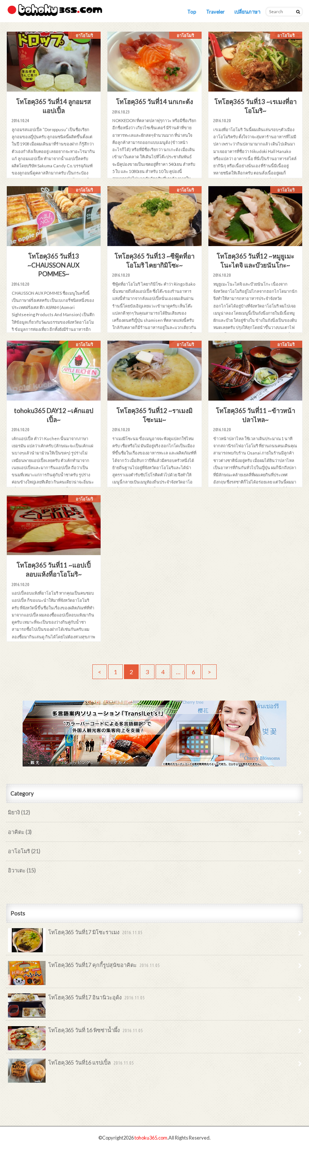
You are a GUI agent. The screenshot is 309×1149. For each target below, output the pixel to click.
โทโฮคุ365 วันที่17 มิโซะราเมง (95, 932)
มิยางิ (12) (19, 812)
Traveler (215, 12)
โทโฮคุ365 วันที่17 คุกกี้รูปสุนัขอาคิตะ (104, 965)
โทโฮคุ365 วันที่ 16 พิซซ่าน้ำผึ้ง (95, 1030)
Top (191, 12)
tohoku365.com (151, 1138)
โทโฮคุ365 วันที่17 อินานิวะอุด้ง (96, 997)
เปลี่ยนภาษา (247, 12)
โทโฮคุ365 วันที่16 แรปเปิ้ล (91, 1062)
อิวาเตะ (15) (22, 870)
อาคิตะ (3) (20, 832)
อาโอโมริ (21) (24, 851)
